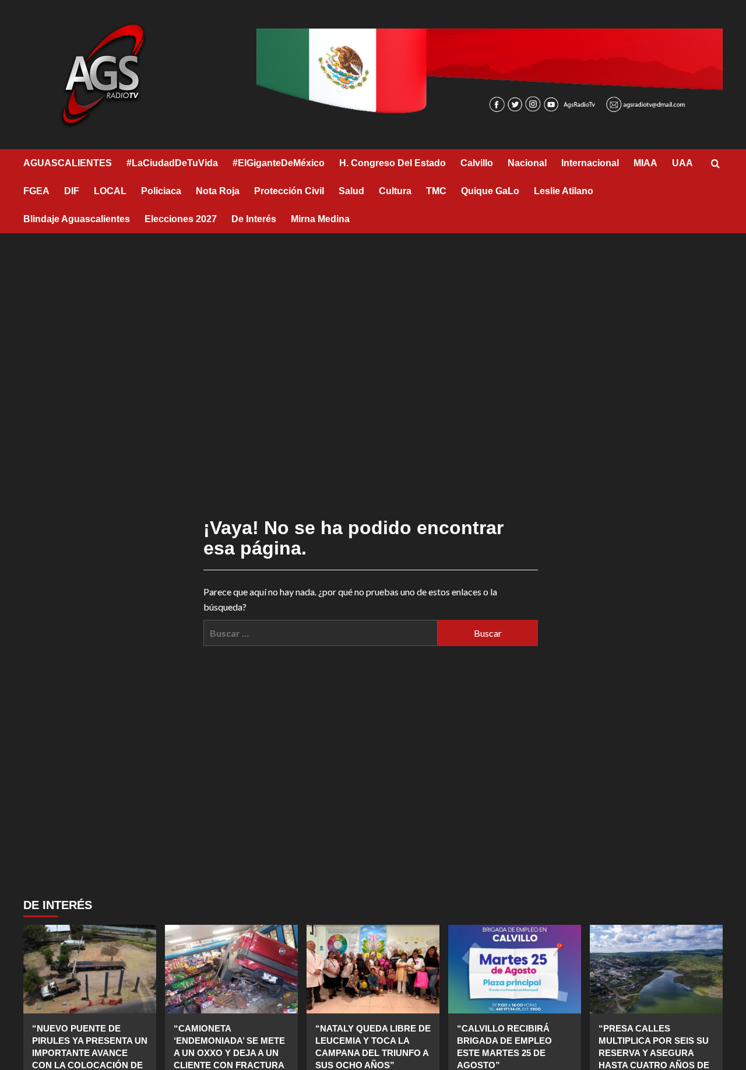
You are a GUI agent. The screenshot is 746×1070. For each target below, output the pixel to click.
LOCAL (110, 191)
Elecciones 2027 (181, 219)
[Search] (715, 164)
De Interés (253, 219)
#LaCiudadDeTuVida (172, 163)
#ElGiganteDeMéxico (279, 163)
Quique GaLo (490, 191)
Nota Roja (218, 191)
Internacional (590, 163)
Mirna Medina (320, 219)
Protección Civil (289, 191)
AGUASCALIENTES (67, 163)
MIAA (645, 163)
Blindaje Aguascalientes (76, 219)
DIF (71, 191)
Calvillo (476, 163)
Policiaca (161, 191)
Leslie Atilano (563, 191)
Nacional (527, 163)
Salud (351, 191)
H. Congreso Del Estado (392, 163)
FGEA (36, 191)
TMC (436, 191)
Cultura (395, 191)
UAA (682, 163)
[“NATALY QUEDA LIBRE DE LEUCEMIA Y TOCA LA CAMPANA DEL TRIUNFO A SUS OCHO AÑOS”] (373, 969)
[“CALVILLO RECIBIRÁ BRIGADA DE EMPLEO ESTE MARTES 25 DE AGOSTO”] (514, 969)
